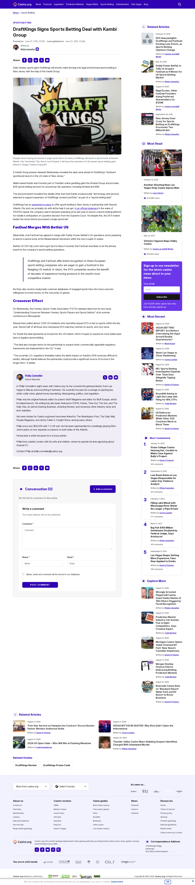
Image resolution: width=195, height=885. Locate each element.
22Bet (56, 805)
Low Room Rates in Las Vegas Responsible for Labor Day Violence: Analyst (164, 479)
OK (167, 882)
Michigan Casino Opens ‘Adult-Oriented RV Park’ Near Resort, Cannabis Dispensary (169, 646)
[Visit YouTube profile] (48, 850)
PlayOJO (57, 825)
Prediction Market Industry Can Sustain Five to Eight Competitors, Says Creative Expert (167, 623)
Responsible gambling (22, 828)
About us (18, 800)
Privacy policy (166, 813)
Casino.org (160, 876)
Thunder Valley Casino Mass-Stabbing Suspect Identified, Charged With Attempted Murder (145, 743)
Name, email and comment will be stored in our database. (53, 574)
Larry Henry (158, 193)
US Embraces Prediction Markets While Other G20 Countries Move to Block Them (166, 418)
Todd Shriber (171, 403)
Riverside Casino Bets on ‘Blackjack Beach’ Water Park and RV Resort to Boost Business (168, 691)
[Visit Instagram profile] (53, 850)
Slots (95, 813)
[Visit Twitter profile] (37, 850)
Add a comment (102, 488)
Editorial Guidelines (21, 821)
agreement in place (41, 204)
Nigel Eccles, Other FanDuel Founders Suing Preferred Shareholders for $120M (166, 96)
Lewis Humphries (44, 747)
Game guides (100, 800)
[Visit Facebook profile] (42, 850)
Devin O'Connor (172, 385)
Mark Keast (170, 343)
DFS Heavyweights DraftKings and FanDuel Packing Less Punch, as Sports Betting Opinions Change (169, 44)
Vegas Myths (92, 4)
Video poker (98, 825)
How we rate (18, 825)
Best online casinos (101, 805)
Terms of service (167, 809)
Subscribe (161, 297)
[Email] (116, 377)
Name (26, 557)
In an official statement (86, 208)
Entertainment (122, 4)
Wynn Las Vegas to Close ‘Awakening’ (166, 354)
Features (135, 813)
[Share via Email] (47, 60)
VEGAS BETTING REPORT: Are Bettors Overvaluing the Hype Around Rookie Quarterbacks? (168, 333)
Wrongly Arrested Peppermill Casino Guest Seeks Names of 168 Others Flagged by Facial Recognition (168, 598)
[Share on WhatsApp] (30, 60)
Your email (149, 283)
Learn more (117, 881)
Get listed (17, 809)
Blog (146, 4)
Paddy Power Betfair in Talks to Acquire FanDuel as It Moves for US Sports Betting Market (169, 71)
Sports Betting (107, 4)
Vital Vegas (136, 4)
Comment (27, 524)
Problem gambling (168, 821)
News (38, 4)
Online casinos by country (171, 832)
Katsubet (57, 821)
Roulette (96, 817)
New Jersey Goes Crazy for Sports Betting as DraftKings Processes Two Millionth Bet (168, 124)
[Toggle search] (179, 4)
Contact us (17, 805)
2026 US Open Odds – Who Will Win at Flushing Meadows (59, 743)
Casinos (134, 809)
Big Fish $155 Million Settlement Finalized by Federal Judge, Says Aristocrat (164, 532)
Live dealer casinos (101, 828)
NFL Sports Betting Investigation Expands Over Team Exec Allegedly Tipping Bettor (168, 374)
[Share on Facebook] (24, 60)
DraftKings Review (26, 765)
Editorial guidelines (168, 825)
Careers (16, 817)
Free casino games (101, 809)
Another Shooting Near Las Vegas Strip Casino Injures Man (161, 186)
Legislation (59, 4)
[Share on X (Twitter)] (41, 60)
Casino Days (59, 813)
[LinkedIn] (110, 377)
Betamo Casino (60, 809)
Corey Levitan (171, 360)
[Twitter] (105, 377)
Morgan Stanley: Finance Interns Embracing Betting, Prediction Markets (166, 668)
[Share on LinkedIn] (36, 60)
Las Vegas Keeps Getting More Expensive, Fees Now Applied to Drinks (165, 558)
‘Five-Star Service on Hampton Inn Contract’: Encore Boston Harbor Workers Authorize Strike (60, 727)
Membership (18, 813)
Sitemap (163, 817)
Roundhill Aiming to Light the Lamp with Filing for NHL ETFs (166, 396)
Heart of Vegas (60, 828)
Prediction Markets (75, 4)
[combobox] (31, 786)
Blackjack (97, 821)
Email (70, 557)
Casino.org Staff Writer (163, 249)
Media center (166, 828)
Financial (47, 4)
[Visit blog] (58, 850)
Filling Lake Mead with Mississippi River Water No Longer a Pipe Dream (164, 505)
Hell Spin (57, 817)
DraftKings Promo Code (56, 765)
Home (163, 805)
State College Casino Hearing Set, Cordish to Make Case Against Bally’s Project (164, 452)
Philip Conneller (28, 49)
